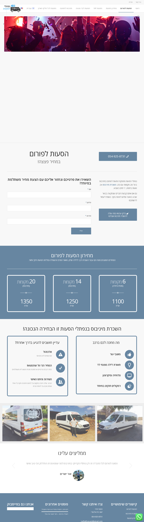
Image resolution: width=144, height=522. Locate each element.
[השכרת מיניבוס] (73, 425)
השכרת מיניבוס (109, 184)
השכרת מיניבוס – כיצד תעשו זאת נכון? (56, 518)
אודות (131, 2)
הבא (130, 465)
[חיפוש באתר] (138, 16)
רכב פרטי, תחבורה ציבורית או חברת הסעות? (54, 513)
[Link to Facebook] (4, 24)
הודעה (88, 216)
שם (89, 189)
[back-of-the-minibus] (26, 425)
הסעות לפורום (132, 513)
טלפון (88, 202)
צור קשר (138, 2)
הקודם (13, 465)
